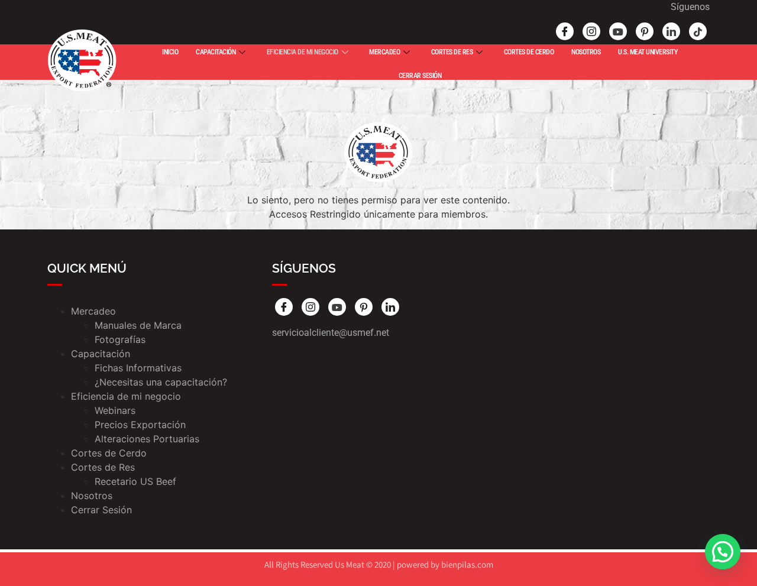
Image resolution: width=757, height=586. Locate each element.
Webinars (115, 410)
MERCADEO (384, 52)
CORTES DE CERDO (529, 52)
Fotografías (120, 339)
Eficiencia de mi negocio (126, 396)
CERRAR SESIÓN (420, 76)
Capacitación (100, 354)
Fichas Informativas (138, 368)
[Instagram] (591, 31)
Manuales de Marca (138, 325)
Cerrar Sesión (101, 510)
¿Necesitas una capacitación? (161, 382)
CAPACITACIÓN (215, 52)
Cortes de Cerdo (109, 453)
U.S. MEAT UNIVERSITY (647, 52)
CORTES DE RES (452, 52)
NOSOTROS (585, 52)
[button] (722, 551)
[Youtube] (618, 31)
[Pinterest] (645, 31)
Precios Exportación (140, 424)
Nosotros (91, 495)
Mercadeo (93, 311)
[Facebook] (565, 31)
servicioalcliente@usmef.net (330, 332)
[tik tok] (698, 31)
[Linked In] (671, 31)
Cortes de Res (103, 467)
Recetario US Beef (135, 481)
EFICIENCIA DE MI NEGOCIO (302, 52)
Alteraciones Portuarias (147, 439)
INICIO (170, 52)
